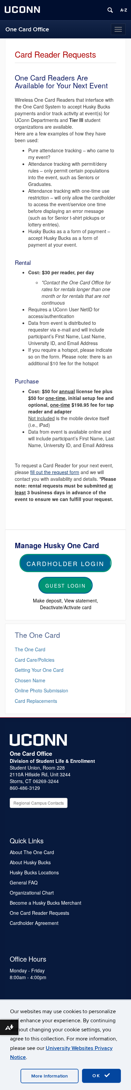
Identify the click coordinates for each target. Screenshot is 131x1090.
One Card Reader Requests (39, 912)
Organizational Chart (32, 892)
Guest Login (65, 585)
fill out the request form (54, 472)
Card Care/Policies (34, 659)
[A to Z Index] (123, 10)
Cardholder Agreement (34, 923)
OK (97, 1076)
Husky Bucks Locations (34, 872)
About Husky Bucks (30, 862)
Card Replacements (36, 700)
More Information (49, 1076)
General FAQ (24, 882)
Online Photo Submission (41, 690)
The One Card (30, 649)
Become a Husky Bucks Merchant (45, 902)
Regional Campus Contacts (38, 803)
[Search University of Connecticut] (110, 10)
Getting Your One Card (39, 669)
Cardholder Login (65, 563)
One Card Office (27, 29)
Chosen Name (30, 680)
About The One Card (32, 852)
